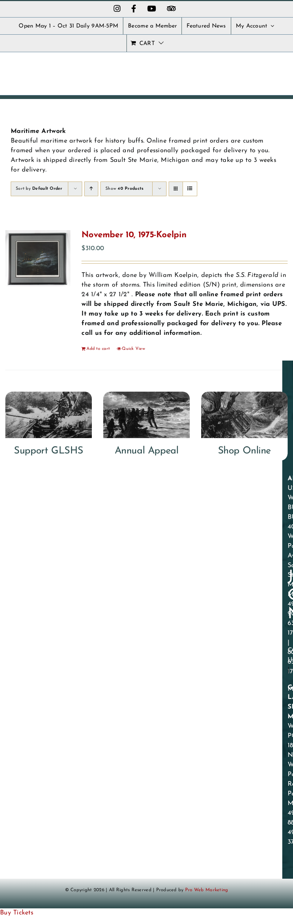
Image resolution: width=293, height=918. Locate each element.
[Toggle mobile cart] (263, 69)
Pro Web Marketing (206, 890)
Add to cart (98, 349)
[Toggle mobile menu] (278, 69)
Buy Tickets (16, 913)
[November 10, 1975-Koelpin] (37, 258)
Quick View (133, 349)
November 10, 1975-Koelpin (133, 235)
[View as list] (190, 189)
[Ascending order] (91, 189)
